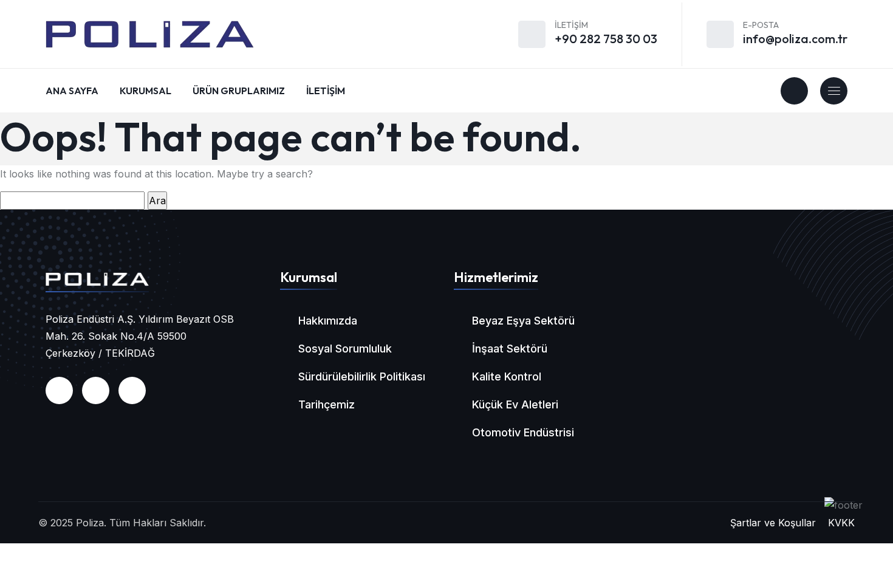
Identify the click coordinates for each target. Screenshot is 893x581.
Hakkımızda (327, 320)
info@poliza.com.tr (795, 38)
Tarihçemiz (326, 404)
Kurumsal (145, 90)
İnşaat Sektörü (509, 348)
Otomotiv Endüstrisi (523, 432)
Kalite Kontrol (506, 376)
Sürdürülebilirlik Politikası (361, 376)
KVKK (841, 523)
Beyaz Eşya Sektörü (523, 320)
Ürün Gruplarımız (239, 90)
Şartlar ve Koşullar (773, 523)
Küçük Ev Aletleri (515, 404)
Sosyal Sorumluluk (345, 348)
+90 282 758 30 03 (606, 38)
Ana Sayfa (72, 90)
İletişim (325, 90)
